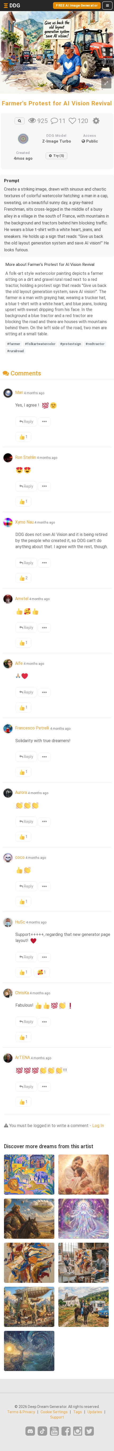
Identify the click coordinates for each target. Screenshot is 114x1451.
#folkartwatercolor (40, 344)
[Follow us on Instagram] (77, 1431)
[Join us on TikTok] (42, 1431)
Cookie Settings (54, 1412)
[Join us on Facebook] (66, 1431)
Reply (28, 422)
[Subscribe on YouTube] (54, 1431)
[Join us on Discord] (30, 1431)
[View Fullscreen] (106, 83)
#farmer (13, 344)
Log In (98, 1125)
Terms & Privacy (21, 1412)
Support (57, 1417)
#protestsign (70, 344)
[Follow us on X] (89, 1431)
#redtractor (95, 344)
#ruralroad (15, 351)
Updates (94, 1412)
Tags (77, 1412)
